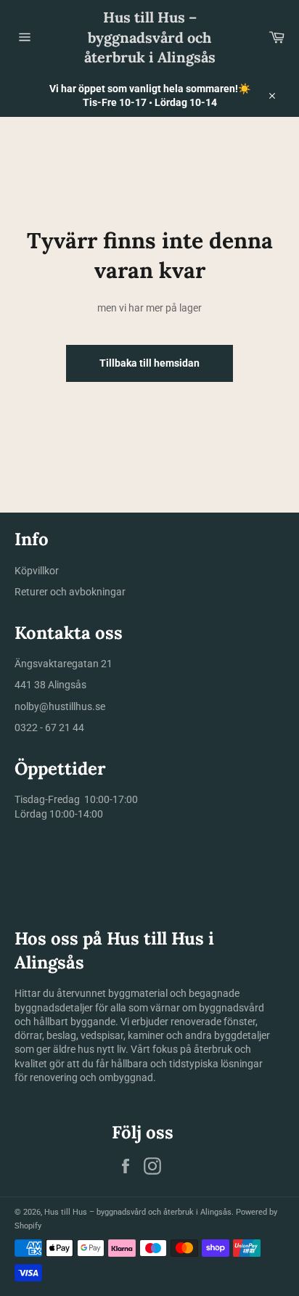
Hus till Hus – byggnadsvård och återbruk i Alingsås (150, 37)
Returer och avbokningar (70, 592)
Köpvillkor (37, 570)
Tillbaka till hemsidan (149, 363)
